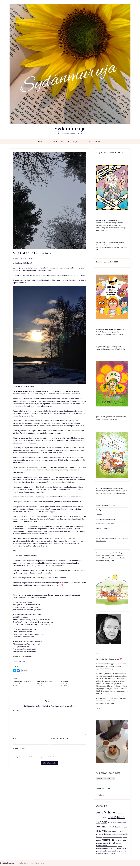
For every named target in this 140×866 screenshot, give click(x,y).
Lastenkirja (100, 837)
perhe (120, 846)
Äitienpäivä (112, 853)
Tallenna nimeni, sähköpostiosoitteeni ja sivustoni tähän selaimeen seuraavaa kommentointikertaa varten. (50, 757)
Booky (98, 510)
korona (107, 834)
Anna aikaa (64, 681)
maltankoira (108, 839)
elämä (105, 818)
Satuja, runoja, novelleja (58, 142)
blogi (120, 813)
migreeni (105, 843)
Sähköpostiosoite (59, 739)
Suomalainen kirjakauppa (105, 519)
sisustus (102, 851)
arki (118, 813)
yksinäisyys (99, 853)
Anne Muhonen (106, 812)
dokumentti (99, 817)
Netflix (115, 843)
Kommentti (19, 710)
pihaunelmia (106, 848)
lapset (116, 834)
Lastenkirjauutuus (109, 837)
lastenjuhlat (123, 834)
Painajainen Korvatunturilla (106, 220)
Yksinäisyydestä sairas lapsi (22, 681)
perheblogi (99, 848)
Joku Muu (99, 417)
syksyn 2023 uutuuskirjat (111, 851)
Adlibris (99, 514)
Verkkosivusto (19, 748)
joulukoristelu (115, 831)
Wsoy (125, 851)
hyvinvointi (123, 827)
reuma (119, 848)
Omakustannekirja (112, 846)
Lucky (125, 837)
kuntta (112, 834)
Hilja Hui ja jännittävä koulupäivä (117, 822)
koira (121, 831)
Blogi (40, 142)
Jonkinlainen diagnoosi (44, 681)
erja (32, 258)
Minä (109, 843)
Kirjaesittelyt (79, 142)
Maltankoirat (95, 142)
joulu (109, 831)
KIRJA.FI (117, 349)
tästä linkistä (101, 541)
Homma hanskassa (103, 488)
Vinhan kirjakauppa (103, 528)
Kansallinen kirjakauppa (105, 524)
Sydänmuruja (70, 128)
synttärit (121, 851)
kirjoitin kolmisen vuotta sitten (35, 268)
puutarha (113, 848)
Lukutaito (98, 840)
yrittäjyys (105, 853)
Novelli (120, 843)
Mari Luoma (118, 840)
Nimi (15, 739)
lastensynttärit (118, 837)
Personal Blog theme (37, 863)
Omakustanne (101, 846)
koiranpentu (100, 834)
